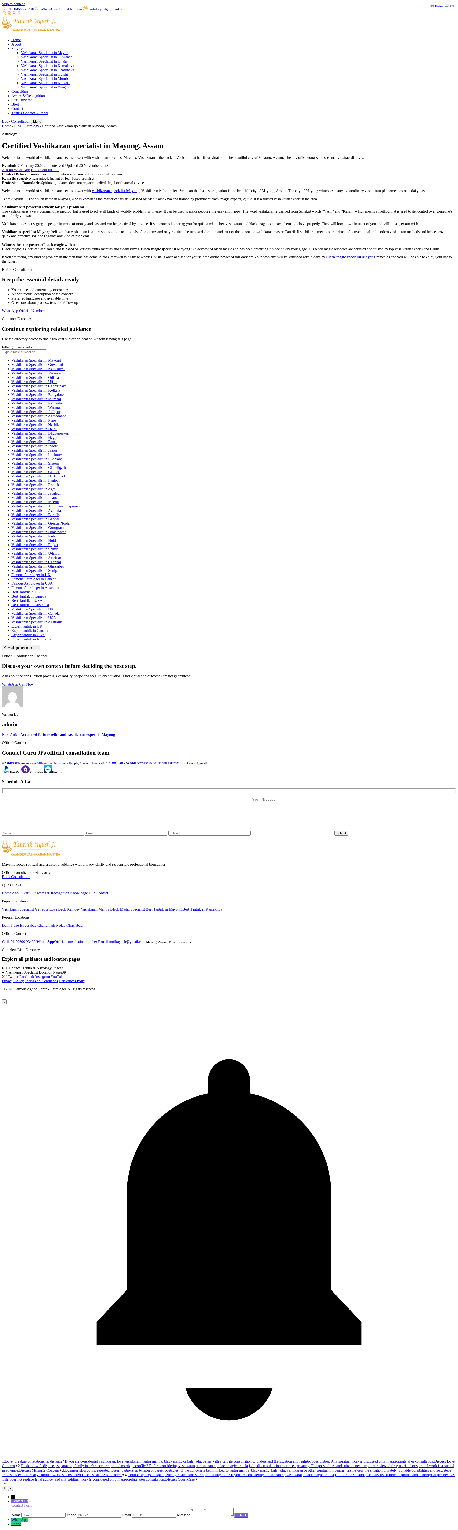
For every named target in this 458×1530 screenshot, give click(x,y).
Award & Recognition (28, 96)
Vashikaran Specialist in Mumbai (45, 79)
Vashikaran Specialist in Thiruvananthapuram (45, 506)
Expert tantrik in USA (28, 635)
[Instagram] (9, 14)
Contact (17, 109)
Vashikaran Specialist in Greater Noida (40, 523)
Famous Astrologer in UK (31, 575)
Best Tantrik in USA (26, 601)
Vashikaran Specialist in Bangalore (47, 87)
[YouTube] (19, 14)
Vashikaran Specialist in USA (33, 618)
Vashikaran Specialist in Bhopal (35, 519)
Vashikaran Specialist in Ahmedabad (38, 416)
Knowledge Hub (82, 893)
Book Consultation (16, 121)
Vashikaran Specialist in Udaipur (36, 553)
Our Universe (21, 100)
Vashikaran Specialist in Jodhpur (35, 412)
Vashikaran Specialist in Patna (34, 442)
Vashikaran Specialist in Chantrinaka (39, 386)
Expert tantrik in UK (26, 626)
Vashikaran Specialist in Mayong (45, 53)
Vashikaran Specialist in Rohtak (35, 485)
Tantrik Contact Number (29, 113)
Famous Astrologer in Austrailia (35, 588)
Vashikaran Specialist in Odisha (44, 74)
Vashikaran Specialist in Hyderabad (38, 476)
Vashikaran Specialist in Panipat (35, 480)
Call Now (26, 684)
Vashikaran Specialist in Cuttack (35, 472)
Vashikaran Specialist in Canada (35, 613)
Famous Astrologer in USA (32, 583)
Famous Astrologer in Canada (33, 579)
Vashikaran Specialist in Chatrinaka (47, 70)
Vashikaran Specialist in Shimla (35, 549)
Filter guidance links (17, 347)
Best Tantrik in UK (25, 592)
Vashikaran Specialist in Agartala (36, 510)
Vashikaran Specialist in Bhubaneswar (40, 433)
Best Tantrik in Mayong (164, 909)
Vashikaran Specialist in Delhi (34, 429)
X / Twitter (10, 977)
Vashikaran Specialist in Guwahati (47, 57)
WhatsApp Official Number (23, 311)
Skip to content (13, 4)
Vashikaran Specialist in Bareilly (35, 515)
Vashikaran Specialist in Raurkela (36, 403)
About (16, 44)
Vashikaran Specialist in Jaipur (34, 450)
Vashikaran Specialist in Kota (33, 536)
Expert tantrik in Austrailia (31, 639)
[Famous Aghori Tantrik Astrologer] (31, 32)
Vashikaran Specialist (18, 909)
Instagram (42, 977)
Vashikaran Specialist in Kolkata (45, 83)
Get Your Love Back (50, 909)
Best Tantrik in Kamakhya (202, 909)
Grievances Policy (72, 981)
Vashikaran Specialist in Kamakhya (47, 66)
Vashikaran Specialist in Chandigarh (38, 468)
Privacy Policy (13, 981)
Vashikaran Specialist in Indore (34, 446)
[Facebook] (4, 14)
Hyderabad (28, 925)
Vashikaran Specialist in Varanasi (36, 373)
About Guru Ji (23, 893)
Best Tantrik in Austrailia (30, 605)
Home (16, 40)
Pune (15, 925)
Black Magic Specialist (127, 909)
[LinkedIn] (14, 14)
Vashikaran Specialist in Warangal (36, 407)
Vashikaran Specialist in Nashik (35, 425)
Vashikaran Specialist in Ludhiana (36, 459)
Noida (60, 925)
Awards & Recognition (51, 893)
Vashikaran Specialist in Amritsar (36, 558)
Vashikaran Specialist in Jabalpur (36, 493)
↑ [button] (3, 997)
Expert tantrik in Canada (29, 631)
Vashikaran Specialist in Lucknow (37, 455)
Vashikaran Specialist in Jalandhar (36, 498)
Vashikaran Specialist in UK (32, 609)
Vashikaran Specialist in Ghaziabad (37, 566)
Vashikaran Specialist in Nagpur (35, 437)
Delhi (6, 925)
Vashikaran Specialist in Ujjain (44, 61)
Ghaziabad (74, 925)
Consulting (19, 91)
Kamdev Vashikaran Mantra (88, 909)
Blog (15, 104)
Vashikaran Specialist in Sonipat (35, 570)
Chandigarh (46, 925)
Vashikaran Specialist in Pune (33, 420)
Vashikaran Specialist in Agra (33, 489)
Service (17, 48)
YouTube (57, 977)
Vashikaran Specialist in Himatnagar (38, 532)
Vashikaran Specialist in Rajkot (34, 545)
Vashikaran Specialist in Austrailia (36, 622)
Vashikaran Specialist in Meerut (35, 502)
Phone (16, 1524)
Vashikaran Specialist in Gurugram (37, 528)
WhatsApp (10, 684)
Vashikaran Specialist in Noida (34, 540)
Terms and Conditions (41, 981)
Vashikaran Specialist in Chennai (36, 562)
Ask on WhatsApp (16, 170)
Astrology (31, 126)
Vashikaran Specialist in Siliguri (35, 463)
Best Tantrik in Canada (28, 596)
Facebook (26, 977)
